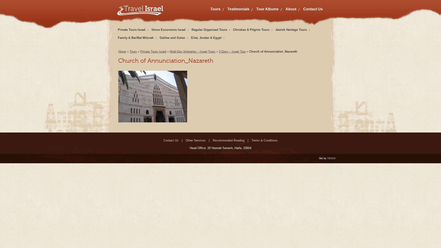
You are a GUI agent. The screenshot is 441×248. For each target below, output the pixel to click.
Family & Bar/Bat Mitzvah (136, 37)
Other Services (196, 140)
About (291, 9)
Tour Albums (267, 9)
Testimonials (238, 9)
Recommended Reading (228, 140)
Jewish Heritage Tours (291, 29)
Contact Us (313, 9)
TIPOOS (331, 158)
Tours (215, 9)
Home (122, 51)
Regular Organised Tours (209, 29)
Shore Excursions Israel (168, 29)
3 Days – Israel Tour (232, 51)
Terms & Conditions (265, 140)
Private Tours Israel (131, 29)
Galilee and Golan (172, 37)
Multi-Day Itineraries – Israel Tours (192, 51)
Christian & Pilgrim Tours (251, 29)
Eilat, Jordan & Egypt (206, 37)
